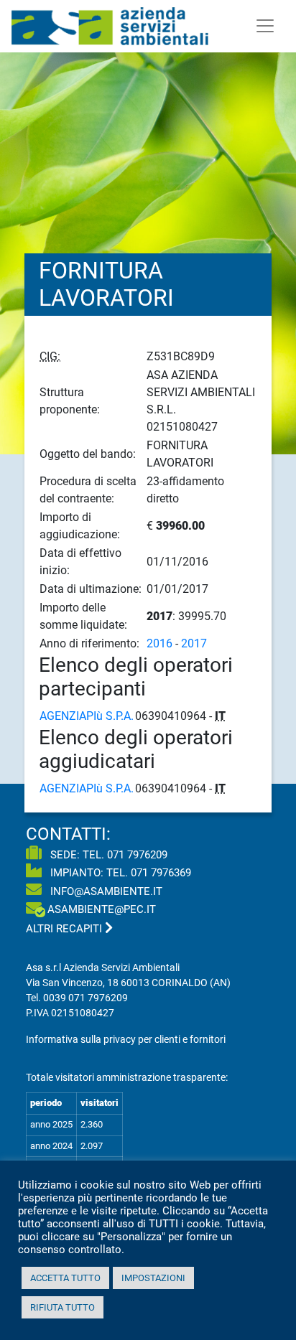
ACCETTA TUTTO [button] (65, 1278)
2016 (159, 643)
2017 (194, 643)
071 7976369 (161, 872)
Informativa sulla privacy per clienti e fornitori (126, 1039)
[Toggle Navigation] (265, 25)
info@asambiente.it (104, 891)
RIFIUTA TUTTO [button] (62, 1307)
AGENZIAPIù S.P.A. (87, 716)
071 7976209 (137, 854)
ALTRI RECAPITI (65, 928)
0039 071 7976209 (85, 997)
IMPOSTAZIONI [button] (153, 1278)
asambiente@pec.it (101, 909)
